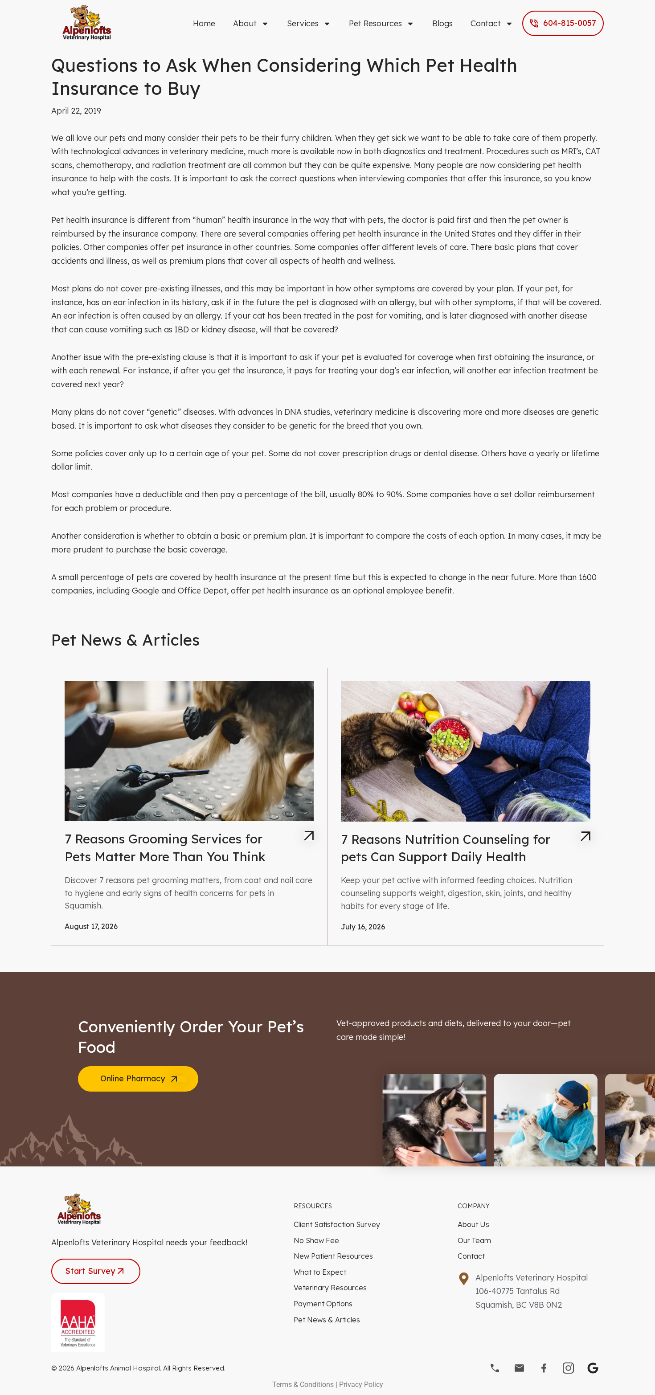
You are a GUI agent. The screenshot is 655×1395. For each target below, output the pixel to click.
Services (303, 23)
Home (204, 23)
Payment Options (323, 1303)
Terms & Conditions (303, 1384)
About (245, 23)
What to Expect (320, 1272)
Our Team (474, 1240)
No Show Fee (316, 1240)
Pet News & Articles (327, 1319)
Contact (486, 23)
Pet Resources (375, 23)
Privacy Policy (361, 1384)
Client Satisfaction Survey (337, 1224)
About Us (473, 1224)
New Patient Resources (333, 1256)
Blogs (442, 23)
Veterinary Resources (330, 1287)
